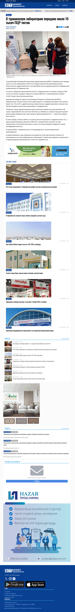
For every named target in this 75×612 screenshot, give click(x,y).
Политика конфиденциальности (13, 595)
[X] (57, 27)
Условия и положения (10, 593)
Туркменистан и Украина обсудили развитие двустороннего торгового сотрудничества (33, 361)
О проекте (7, 591)
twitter (6, 579)
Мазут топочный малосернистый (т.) (44, 11)
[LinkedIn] (59, 27)
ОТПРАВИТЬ (36, 481)
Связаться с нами (9, 597)
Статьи (57, 5)
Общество (9, 15)
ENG (59, 1)
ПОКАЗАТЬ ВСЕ (65, 338)
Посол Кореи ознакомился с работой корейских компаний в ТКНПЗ (29, 367)
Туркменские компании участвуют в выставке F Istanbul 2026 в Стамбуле (26, 302)
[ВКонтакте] (61, 27)
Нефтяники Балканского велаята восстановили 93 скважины (27, 373)
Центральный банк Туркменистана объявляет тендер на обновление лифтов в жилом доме (26, 434)
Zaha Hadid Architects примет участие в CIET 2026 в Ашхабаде (23, 244)
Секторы (64, 5)
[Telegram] (63, 27)
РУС (67, 1)
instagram (10, 579)
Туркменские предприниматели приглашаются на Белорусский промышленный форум (30, 331)
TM (63, 1)
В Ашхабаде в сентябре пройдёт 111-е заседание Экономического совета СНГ (31, 344)
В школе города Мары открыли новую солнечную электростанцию (24, 273)
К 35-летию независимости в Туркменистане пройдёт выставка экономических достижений (31, 187)
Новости (7, 338)
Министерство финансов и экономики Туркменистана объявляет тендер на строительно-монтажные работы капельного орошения (36, 453)
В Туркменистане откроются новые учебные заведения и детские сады (26, 216)
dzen (14, 579)
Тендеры (7, 428)
